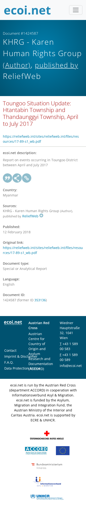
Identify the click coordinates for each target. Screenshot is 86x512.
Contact (10, 350)
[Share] (17, 178)
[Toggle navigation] (75, 10)
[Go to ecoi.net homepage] (27, 10)
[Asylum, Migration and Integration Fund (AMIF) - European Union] (63, 450)
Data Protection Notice (22, 368)
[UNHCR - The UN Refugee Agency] (47, 496)
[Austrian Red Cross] (47, 435)
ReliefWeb (30, 216)
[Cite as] (7, 178)
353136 (40, 300)
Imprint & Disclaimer (21, 356)
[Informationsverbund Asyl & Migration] (47, 481)
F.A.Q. (9, 362)
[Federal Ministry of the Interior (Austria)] (46, 465)
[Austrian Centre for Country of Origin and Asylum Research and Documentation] (36, 450)
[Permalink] (27, 178)
